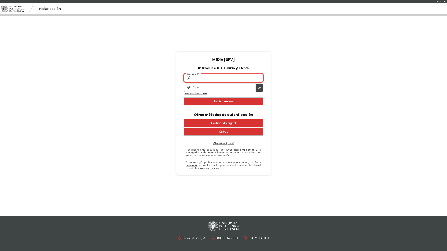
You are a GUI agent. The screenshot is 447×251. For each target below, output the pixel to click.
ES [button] (441, 1)
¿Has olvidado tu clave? (195, 93)
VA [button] (438, 1)
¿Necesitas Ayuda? (223, 143)
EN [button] (445, 1)
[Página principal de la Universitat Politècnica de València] (12, 8)
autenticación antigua (208, 168)
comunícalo (191, 165)
